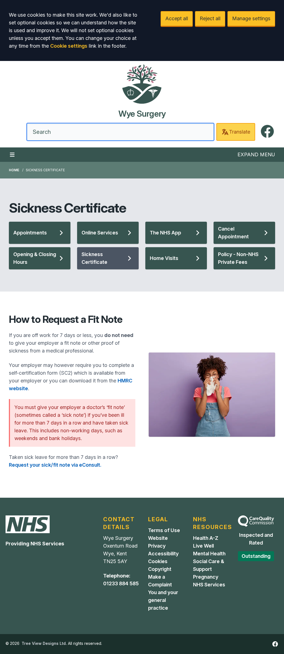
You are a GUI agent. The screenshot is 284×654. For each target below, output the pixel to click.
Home (14, 170)
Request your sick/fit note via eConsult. (55, 465)
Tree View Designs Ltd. (44, 643)
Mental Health (209, 553)
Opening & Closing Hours (34, 258)
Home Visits (164, 258)
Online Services (100, 233)
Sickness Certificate (94, 258)
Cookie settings (68, 46)
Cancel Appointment (233, 232)
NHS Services (209, 584)
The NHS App (165, 233)
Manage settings (251, 18)
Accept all (176, 18)
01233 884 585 (121, 583)
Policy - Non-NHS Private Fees (238, 258)
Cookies (158, 561)
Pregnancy (205, 577)
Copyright (159, 569)
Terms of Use (164, 530)
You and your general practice (163, 600)
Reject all (210, 18)
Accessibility (163, 553)
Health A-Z (205, 538)
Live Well (203, 546)
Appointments (30, 233)
